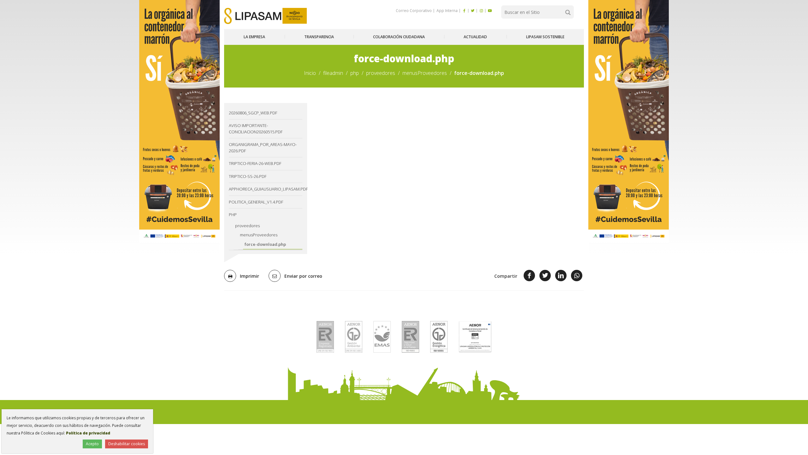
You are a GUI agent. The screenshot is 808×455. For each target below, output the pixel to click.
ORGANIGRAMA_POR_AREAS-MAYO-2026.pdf (263, 148)
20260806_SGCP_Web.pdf (253, 113)
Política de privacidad (88, 433)
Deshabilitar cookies (126, 443)
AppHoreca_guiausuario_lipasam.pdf (265, 189)
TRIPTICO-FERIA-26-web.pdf (255, 163)
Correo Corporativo (414, 10)
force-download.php (265, 244)
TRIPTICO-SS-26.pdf (247, 176)
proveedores (380, 73)
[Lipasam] (252, 16)
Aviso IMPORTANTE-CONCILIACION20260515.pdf (255, 129)
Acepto (92, 443)
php (354, 73)
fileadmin (333, 73)
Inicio (310, 73)
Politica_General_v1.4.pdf (256, 202)
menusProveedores (424, 73)
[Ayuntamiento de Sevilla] (294, 16)
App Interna (447, 10)
